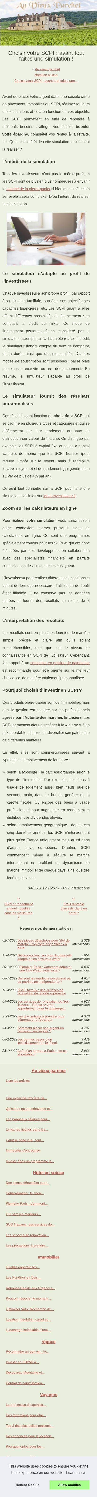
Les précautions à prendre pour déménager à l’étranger (41, 1018)
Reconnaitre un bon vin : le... (27, 1351)
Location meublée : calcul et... (28, 1319)
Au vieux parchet (47, 69)
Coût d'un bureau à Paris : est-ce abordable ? (42, 1052)
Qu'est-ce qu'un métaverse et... (29, 1108)
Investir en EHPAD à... (22, 1362)
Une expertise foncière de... (26, 1098)
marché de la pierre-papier (28, 189)
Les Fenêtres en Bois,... (23, 1277)
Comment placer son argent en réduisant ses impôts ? (40, 1029)
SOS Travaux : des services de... (30, 1224)
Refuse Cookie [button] (27, 1485)
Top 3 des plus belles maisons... (29, 1425)
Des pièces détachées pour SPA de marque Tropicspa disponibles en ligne (43, 944)
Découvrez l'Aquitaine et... (25, 1372)
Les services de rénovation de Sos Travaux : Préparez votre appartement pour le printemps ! (43, 1005)
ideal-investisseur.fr (59, 496)
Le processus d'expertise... (26, 1405)
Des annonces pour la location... (30, 1436)
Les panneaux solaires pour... (28, 1119)
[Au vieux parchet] (48, 22)
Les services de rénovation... (27, 1235)
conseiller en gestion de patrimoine (60, 663)
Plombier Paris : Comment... (27, 1203)
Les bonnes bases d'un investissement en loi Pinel (37, 1041)
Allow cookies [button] (69, 1485)
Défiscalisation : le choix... (25, 1193)
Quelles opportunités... (23, 1267)
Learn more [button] (75, 1473)
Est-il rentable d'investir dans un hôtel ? (74, 908)
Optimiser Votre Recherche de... (30, 1309)
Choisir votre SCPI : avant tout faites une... (46, 80)
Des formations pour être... (26, 1415)
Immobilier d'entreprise (23, 1150)
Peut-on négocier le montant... (28, 1298)
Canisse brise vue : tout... (25, 1140)
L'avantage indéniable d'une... (28, 1330)
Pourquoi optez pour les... (25, 1446)
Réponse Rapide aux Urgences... (30, 1288)
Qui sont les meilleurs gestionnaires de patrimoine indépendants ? (43, 980)
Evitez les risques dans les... (27, 1129)
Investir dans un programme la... (30, 1161)
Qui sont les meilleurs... (23, 1214)
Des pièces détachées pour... (27, 1182)
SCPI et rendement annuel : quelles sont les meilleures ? (18, 910)
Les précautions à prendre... (27, 1245)
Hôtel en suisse (46, 75)
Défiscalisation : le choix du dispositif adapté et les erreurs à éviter (44, 957)
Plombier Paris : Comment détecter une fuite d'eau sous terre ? (45, 968)
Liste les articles (18, 1080)
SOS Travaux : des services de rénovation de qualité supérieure (41, 991)
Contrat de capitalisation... (25, 1383)
